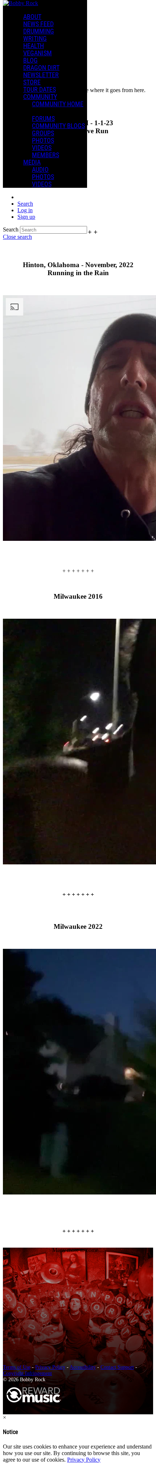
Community (40, 96)
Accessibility (83, 1367)
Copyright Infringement (27, 1373)
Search (11, 229)
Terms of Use (16, 1367)
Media (32, 162)
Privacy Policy (50, 1367)
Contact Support (117, 1367)
